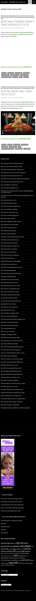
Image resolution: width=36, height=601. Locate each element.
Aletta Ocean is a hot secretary (9, 252)
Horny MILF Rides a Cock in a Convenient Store (13, 398)
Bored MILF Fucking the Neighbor (9, 380)
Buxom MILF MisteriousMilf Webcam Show (12, 346)
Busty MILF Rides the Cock (8, 310)
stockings (27, 563)
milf (20, 146)
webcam (7, 565)
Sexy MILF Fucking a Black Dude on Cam (11, 368)
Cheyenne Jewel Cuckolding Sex (9, 316)
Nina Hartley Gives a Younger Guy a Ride (11, 520)
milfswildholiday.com (8, 148)
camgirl (27, 545)
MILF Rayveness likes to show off (9, 282)
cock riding (19, 72)
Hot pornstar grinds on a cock (8, 200)
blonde (10, 144)
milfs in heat (4, 558)
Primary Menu (34, 2)
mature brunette (6, 77)
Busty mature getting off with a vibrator (11, 221)
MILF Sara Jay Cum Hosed (7, 331)
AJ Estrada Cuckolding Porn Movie (10, 291)
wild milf (12, 565)
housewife (18, 551)
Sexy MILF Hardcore (17, 17)
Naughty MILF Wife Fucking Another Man (12, 374)
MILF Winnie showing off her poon (10, 240)
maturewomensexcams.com (7, 556)
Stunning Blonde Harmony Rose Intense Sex (12, 504)
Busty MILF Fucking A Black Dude (9, 322)
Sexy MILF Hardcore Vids (27, 88)
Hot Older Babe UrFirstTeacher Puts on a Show (13, 383)
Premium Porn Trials (8, 590)
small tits (20, 563)
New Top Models (7, 495)
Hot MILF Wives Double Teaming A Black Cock (13, 319)
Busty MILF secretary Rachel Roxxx (10, 279)
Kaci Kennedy (4, 532)
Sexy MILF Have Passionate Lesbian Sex (11, 349)
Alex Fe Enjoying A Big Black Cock (10, 188)
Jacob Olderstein (19, 28)
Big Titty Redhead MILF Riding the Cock (11, 371)
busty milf (10, 72)
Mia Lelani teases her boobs (8, 218)
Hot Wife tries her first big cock (9, 264)
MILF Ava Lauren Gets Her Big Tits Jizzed (11, 166)
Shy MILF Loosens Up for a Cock (9, 386)
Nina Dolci (3, 523)
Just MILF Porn (27, 590)
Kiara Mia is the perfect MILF (8, 233)
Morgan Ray (19, 148)
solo (23, 563)
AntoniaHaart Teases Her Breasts (9, 325)
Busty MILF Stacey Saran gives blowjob (11, 273)
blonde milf (5, 546)
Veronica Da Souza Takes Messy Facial (10, 511)
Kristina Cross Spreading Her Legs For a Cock (12, 353)
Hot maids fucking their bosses (9, 203)
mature (10, 553)
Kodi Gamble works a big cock (8, 230)
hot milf (12, 551)
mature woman (24, 553)
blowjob (11, 546)
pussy (31, 560)
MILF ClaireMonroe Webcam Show (10, 313)
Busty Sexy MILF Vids (6, 17)
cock (32, 546)
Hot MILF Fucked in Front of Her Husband (12, 359)
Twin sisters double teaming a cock (10, 215)
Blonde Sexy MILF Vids (17, 87)
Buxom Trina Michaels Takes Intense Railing (12, 507)
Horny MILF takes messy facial (9, 227)
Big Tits (4, 72)
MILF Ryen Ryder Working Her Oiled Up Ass (12, 169)
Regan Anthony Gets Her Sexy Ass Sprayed (12, 340)
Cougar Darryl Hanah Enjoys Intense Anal (11, 175)
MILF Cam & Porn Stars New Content (13, 516)
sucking (31, 563)
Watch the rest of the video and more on (16, 67)
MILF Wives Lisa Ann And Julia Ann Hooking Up (13, 172)
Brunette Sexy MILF (6, 16)
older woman (19, 560)
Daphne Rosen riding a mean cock (9, 212)
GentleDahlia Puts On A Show (8, 304)
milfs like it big (12, 558)
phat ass (15, 77)
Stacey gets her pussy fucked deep (9, 224)
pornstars (27, 148)
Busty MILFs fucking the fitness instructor (11, 267)
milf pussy (26, 555)
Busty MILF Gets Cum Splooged (9, 356)
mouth (14, 560)
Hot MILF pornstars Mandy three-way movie (12, 236)
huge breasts (5, 75)
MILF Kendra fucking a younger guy (10, 255)
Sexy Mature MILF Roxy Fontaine (9, 343)
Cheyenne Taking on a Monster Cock (10, 377)
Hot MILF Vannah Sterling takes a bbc (10, 206)
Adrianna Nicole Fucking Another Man (11, 301)
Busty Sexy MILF (29, 16)
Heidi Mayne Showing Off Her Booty (10, 294)
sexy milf (13, 562)
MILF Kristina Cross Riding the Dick (10, 288)
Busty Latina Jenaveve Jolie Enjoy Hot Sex (11, 498)
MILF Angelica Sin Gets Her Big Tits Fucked (12, 163)
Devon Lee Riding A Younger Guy (9, 185)
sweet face (3, 565)
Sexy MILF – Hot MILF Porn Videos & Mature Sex (14, 2)
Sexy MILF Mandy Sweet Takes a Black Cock (17, 23)
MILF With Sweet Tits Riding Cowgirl (10, 337)
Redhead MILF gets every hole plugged (11, 261)
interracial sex (15, 75)
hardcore (26, 72)
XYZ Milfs (2, 590)
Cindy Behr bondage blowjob (8, 276)
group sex (21, 549)
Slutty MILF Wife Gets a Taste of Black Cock (12, 389)
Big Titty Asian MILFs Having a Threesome (12, 401)
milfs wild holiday (20, 558)
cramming (10, 549)
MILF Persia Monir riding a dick (9, 249)
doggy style (15, 549)
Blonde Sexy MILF (5, 87)
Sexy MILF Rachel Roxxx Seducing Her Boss (12, 181)
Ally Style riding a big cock (7, 258)
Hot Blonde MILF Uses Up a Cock (16, 92)
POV (21, 77)
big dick (14, 543)
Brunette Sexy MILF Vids (18, 16)
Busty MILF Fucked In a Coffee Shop (10, 404)
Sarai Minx (3, 529)
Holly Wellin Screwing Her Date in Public (11, 501)
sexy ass (26, 77)
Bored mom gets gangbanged (8, 270)
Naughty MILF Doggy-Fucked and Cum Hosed (13, 392)
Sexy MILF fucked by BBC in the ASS (18, 590)
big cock (10, 543)
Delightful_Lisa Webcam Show (9, 334)
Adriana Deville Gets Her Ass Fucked (10, 285)
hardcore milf (5, 551)
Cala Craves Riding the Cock (8, 328)
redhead (2, 563)
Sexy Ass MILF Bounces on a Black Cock (11, 395)
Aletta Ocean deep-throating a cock (10, 246)
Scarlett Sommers (5, 526)
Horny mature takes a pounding (9, 209)
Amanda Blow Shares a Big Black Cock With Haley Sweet (15, 408)
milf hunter (20, 556)
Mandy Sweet (24, 75)
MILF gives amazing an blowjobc (9, 243)
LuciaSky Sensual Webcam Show (9, 298)
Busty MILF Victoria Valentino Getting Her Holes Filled (15, 178)
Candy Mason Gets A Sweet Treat (9, 307)
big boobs (4, 543)
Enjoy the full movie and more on (16, 138)
